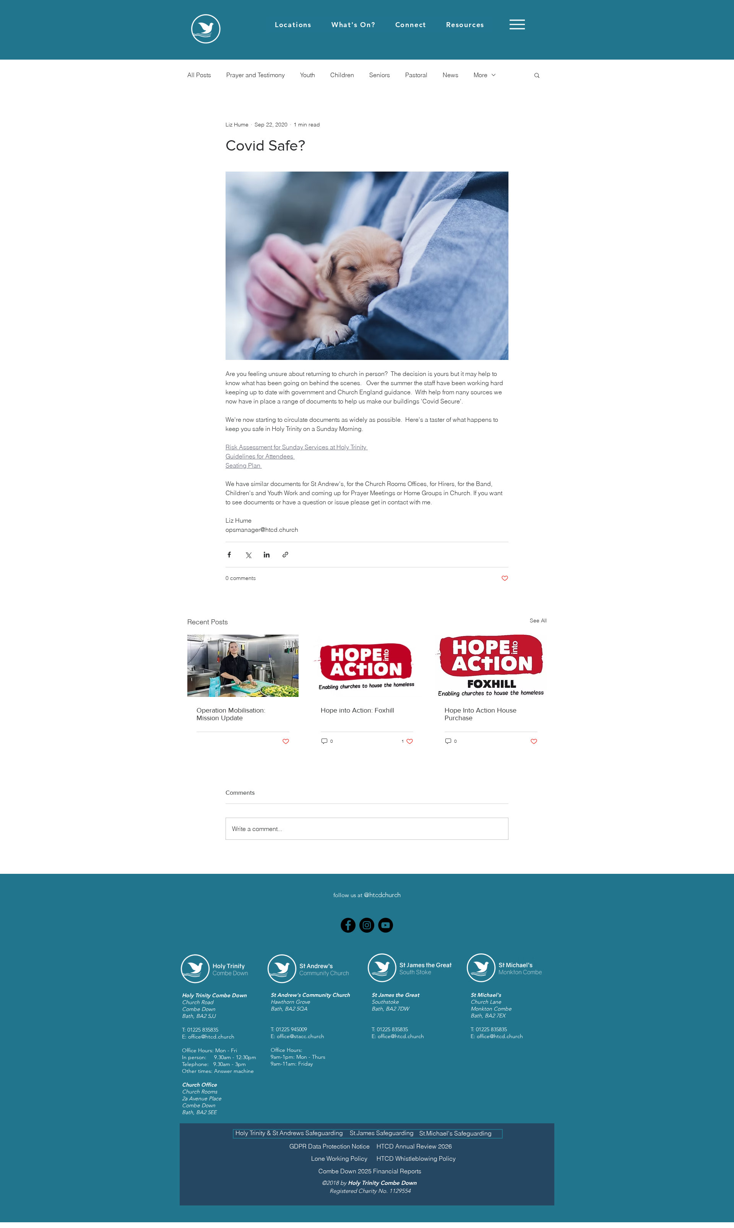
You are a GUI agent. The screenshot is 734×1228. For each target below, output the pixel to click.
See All (538, 620)
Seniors (379, 75)
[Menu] (517, 24)
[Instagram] (366, 925)
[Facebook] (348, 925)
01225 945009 (291, 1029)
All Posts (199, 75)
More (480, 75)
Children (342, 75)
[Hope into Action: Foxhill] (367, 666)
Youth (307, 75)
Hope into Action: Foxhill (357, 710)
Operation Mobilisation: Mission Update (230, 714)
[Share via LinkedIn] (266, 554)
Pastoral (416, 75)
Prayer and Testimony (255, 75)
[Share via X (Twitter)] (248, 554)
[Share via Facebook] (229, 554)
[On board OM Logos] (243, 666)
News (450, 75)
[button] (293, 24)
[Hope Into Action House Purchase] (491, 666)
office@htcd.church (211, 1036)
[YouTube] (385, 925)
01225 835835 (202, 1029)
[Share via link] (285, 554)
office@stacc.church (300, 1036)
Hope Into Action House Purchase (480, 714)
